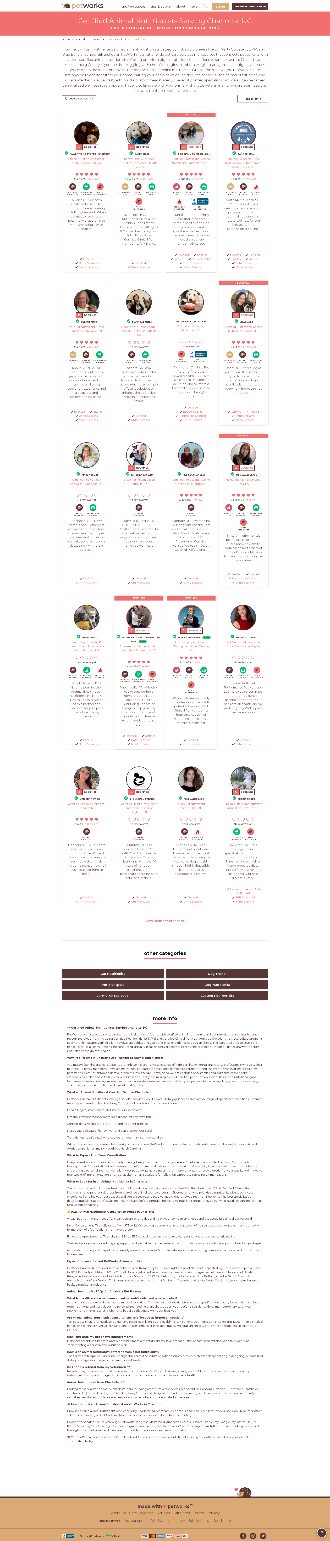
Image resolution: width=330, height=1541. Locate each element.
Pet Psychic (160, 1520)
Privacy (213, 1513)
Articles (163, 1513)
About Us (118, 1513)
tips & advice (161, 6)
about (180, 6)
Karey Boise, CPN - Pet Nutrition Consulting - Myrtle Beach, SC (138, 163)
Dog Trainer (217, 974)
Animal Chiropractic (112, 996)
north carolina (116, 39)
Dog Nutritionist (217, 985)
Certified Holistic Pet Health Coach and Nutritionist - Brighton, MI (139, 808)
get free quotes (133, 6)
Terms (198, 1513)
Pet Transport (113, 985)
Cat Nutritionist (113, 974)
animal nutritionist (88, 39)
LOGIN (220, 6)
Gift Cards (181, 1513)
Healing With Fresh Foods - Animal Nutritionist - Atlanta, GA (139, 331)
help (194, 6)
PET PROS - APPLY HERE (250, 6)
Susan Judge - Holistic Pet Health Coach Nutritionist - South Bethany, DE (86, 646)
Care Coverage (141, 1513)
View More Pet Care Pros (165, 921)
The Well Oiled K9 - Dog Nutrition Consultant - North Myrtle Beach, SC (243, 163)
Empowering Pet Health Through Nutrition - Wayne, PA (191, 646)
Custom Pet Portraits (217, 996)
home (66, 39)
